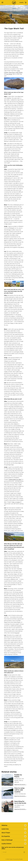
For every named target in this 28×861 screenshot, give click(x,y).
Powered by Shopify (18, 859)
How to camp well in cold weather (19, 790)
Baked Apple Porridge (15, 479)
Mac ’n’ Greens (16, 502)
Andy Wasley (19, 72)
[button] (21, 2)
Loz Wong (9, 74)
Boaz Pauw (12, 72)
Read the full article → (20, 784)
